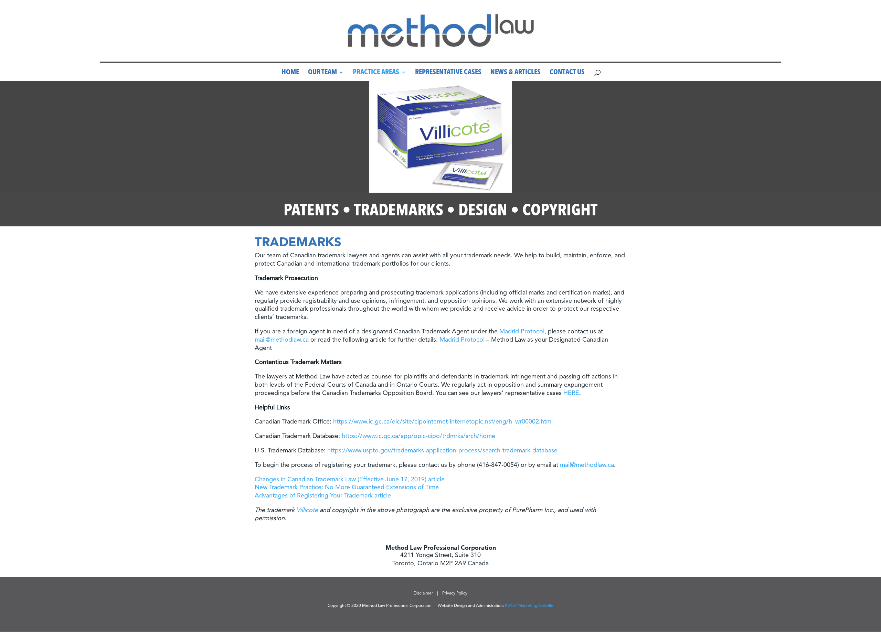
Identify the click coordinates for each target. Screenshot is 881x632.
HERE (571, 393)
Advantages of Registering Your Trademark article (323, 496)
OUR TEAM (322, 73)
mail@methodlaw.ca (282, 340)
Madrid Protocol (521, 332)
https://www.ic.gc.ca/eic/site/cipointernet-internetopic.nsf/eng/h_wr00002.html (443, 422)
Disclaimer (423, 593)
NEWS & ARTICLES (515, 73)
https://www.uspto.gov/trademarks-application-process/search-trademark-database (442, 451)
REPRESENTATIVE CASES (448, 73)
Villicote (307, 510)
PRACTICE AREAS (376, 73)
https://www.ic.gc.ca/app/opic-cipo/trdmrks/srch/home (418, 436)
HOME (290, 73)
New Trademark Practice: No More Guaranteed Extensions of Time (347, 487)
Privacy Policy (454, 593)
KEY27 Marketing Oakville (529, 606)
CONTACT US (567, 73)
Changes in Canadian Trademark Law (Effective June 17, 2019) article (350, 479)
